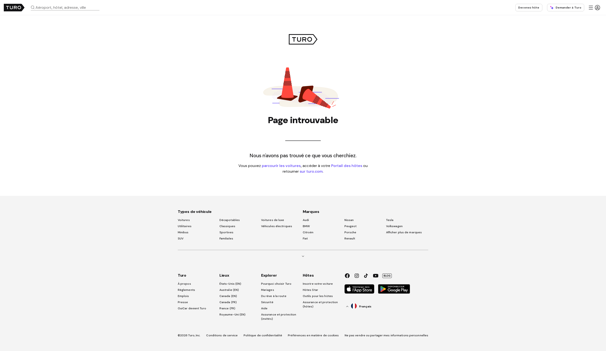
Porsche (350, 232)
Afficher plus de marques (404, 232)
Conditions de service (222, 335)
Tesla (390, 220)
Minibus (183, 232)
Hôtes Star (311, 290)
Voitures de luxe (272, 220)
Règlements (186, 290)
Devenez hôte (528, 7)
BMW (306, 226)
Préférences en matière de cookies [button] (313, 335)
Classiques (227, 226)
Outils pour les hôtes (318, 296)
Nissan (349, 220)
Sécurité (267, 302)
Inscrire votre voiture (318, 283)
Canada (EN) (228, 296)
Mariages (267, 290)
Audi (306, 220)
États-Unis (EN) (230, 283)
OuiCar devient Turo (192, 308)
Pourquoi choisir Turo (276, 283)
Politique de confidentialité (263, 335)
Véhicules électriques (276, 226)
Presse (183, 302)
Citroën (308, 232)
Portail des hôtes (346, 165)
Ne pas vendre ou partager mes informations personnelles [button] (386, 335)
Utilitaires (185, 226)
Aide (264, 308)
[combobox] (67, 7)
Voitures (184, 220)
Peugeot (350, 226)
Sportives (226, 232)
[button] (67, 7)
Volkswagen (394, 226)
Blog (387, 275)
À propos (184, 283)
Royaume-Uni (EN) (232, 314)
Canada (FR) (228, 302)
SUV (180, 238)
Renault (349, 238)
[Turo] (14, 7)
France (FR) (227, 308)
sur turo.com (311, 171)
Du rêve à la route (273, 296)
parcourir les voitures (281, 165)
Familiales (226, 238)
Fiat (305, 238)
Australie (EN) (229, 290)
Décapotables (229, 220)
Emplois (183, 296)
